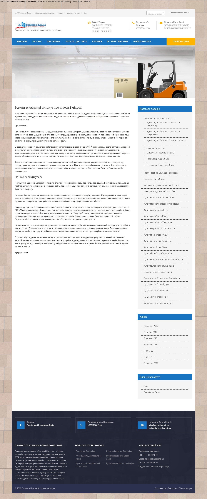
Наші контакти (142, 41)
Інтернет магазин (73, 13)
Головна (22, 41)
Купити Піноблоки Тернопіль (158, 253)
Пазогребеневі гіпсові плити (158, 272)
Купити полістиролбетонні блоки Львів (163, 259)
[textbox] (156, 14)
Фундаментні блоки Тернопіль (158, 303)
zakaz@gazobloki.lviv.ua (177, 28)
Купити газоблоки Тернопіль (158, 222)
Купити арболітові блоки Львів (159, 197)
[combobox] (155, 13)
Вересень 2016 (151, 363)
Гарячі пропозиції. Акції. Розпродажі (162, 173)
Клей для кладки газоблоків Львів (160, 191)
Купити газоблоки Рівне (156, 216)
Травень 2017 (150, 338)
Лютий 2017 (150, 351)
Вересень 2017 (151, 326)
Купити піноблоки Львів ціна (158, 241)
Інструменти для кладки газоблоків (161, 185)
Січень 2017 (149, 357)
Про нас (37, 41)
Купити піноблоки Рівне (155, 247)
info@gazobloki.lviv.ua (176, 25)
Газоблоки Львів (152, 392)
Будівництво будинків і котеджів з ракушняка (163, 132)
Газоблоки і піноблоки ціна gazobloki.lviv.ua (19, 1)
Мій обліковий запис (23, 13)
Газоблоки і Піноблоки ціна (180, 488)
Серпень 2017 (150, 332)
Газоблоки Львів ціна (154, 148)
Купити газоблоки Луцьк (156, 210)
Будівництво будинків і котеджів (159, 118)
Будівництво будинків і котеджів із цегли (166, 140)
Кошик (60, 13)
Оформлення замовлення (44, 13)
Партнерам (53, 41)
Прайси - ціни (181, 41)
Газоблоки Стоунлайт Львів (161, 165)
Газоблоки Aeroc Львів (158, 159)
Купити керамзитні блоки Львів (159, 228)
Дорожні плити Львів (154, 179)
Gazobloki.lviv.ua (29, 488)
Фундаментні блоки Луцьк (156, 284)
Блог (43, 1)
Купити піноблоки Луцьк (156, 235)
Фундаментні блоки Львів (156, 290)
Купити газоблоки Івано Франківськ (161, 204)
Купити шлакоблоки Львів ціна (159, 266)
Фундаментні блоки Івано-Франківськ (162, 278)
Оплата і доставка (76, 41)
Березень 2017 (151, 344)
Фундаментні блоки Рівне (156, 297)
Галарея (97, 41)
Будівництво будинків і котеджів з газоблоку (163, 124)
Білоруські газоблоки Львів (160, 153)
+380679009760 (143, 28)
